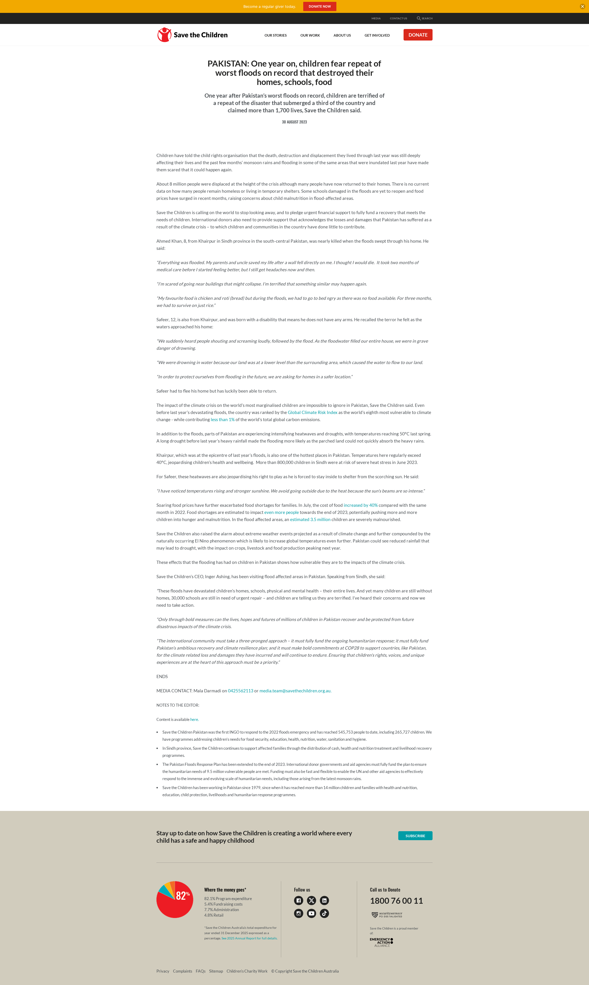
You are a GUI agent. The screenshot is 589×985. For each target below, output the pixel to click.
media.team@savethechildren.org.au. (296, 690)
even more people (281, 512)
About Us (342, 35)
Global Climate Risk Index (313, 412)
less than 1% (223, 419)
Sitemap (216, 971)
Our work (310, 35)
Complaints (182, 971)
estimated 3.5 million (310, 519)
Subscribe (415, 835)
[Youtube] (311, 913)
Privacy (162, 971)
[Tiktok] (324, 913)
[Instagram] (298, 913)
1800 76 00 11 (396, 900)
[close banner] (582, 7)
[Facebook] (298, 900)
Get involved (377, 35)
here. (194, 719)
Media (376, 18)
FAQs (200, 971)
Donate (418, 35)
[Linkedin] (324, 900)
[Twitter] (311, 900)
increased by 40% (361, 505)
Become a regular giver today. (269, 6)
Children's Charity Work (247, 971)
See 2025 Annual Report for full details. (249, 938)
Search (427, 18)
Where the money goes (224, 889)
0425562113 (240, 690)
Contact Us (398, 18)
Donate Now (320, 6)
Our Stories (276, 35)
